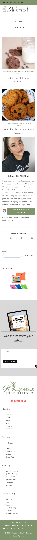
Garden (8, 454)
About (18, 522)
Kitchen (8, 449)
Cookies (10, 71)
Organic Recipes (25, 123)
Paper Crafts (10, 477)
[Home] (15, 21)
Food (4, 71)
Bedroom (9, 446)
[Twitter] (7, 2)
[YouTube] (22, 2)
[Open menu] (33, 9)
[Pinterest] (14, 2)
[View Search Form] (33, 2)
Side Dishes (10, 429)
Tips (7, 502)
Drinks (8, 423)
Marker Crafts (11, 479)
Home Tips (10, 457)
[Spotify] (18, 528)
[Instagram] (11, 2)
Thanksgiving (11, 508)
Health (24, 71)
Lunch (8, 418)
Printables (9, 482)
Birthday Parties (12, 513)
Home (11, 522)
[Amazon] (22, 528)
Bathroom (9, 443)
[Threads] (14, 528)
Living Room (10, 451)
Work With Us (26, 525)
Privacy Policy (11, 525)
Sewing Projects (12, 471)
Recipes (31, 71)
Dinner (8, 420)
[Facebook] (4, 2)
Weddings (9, 505)
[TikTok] (18, 2)
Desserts (17, 71)
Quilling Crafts (11, 474)
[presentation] (18, 53)
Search (4, 251)
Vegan (18, 74)
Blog (26, 522)
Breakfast (9, 415)
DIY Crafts (10, 485)
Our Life (9, 499)
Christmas (9, 511)
